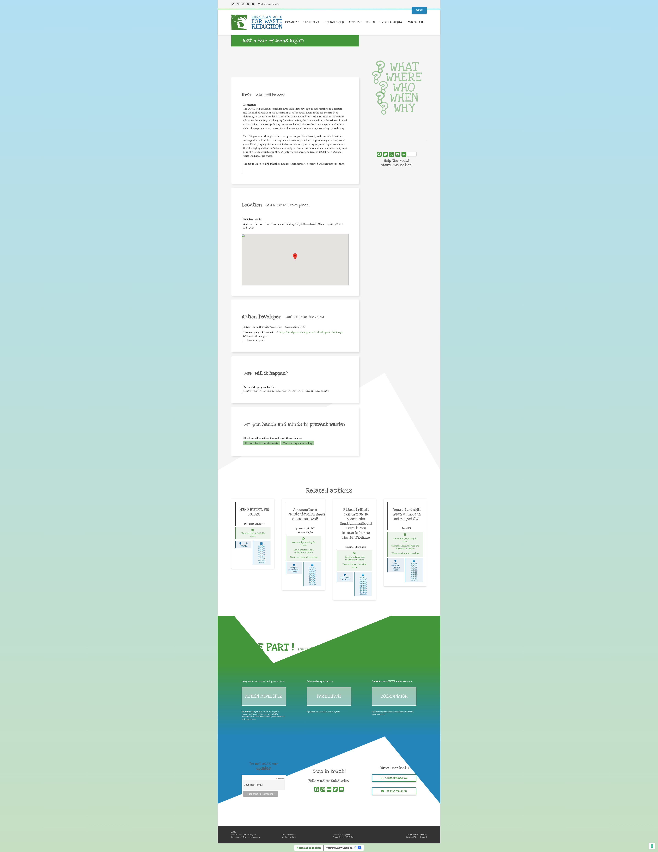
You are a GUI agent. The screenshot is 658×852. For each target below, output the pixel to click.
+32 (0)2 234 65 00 (289, 837)
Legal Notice (412, 834)
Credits (423, 834)
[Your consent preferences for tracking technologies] (652, 846)
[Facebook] (233, 4)
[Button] (252, 530)
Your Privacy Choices (339, 847)
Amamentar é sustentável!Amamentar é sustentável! (310, 514)
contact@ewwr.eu (288, 834)
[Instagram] (243, 4)
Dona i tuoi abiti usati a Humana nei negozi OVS (407, 514)
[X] (238, 4)
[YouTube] (248, 4)
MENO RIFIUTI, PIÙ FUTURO (254, 512)
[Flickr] (253, 4)
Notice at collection (309, 847)
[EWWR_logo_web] (256, 22)
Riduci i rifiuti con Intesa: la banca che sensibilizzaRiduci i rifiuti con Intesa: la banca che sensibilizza (356, 523)
